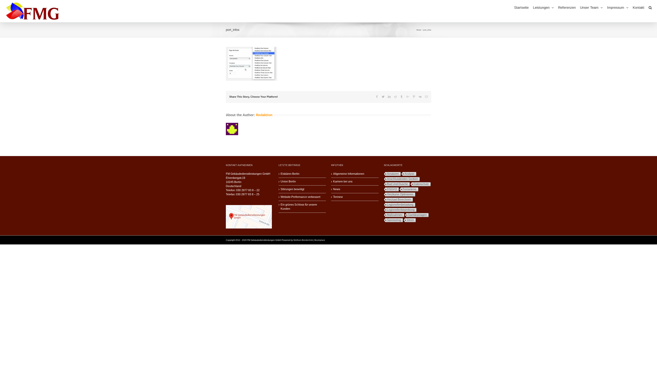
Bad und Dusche (397, 184)
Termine (338, 196)
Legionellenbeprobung (401, 209)
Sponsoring (394, 220)
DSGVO (392, 189)
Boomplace (319, 240)
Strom (410, 220)
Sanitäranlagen (417, 214)
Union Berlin (288, 181)
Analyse (409, 173)
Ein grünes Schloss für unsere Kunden (299, 206)
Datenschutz (421, 184)
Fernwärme (409, 189)
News (336, 189)
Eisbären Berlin (290, 173)
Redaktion (264, 115)
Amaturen (393, 173)
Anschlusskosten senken (402, 178)
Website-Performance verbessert (300, 196)
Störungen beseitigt (292, 189)
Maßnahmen (394, 214)
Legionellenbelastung (400, 204)
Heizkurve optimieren (400, 194)
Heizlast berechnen (399, 199)
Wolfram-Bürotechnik (303, 240)
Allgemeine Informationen (348, 173)
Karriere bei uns (342, 181)
